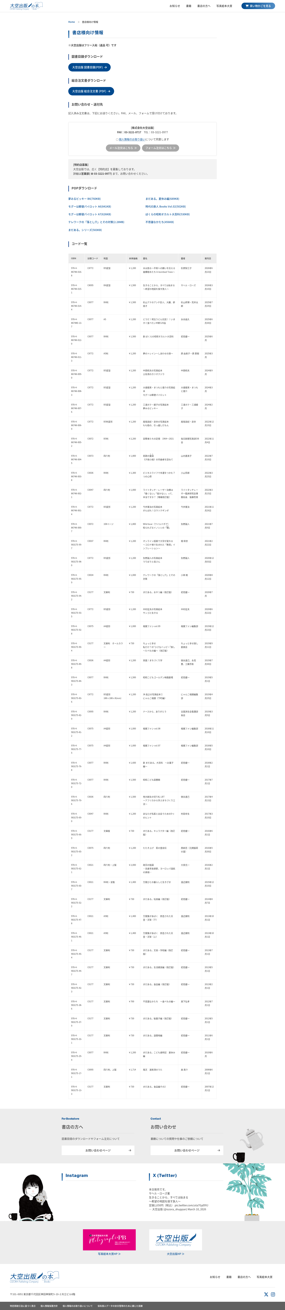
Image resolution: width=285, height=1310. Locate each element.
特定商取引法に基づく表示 (23, 1305)
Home (71, 21)
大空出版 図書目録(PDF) (87, 67)
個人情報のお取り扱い (132, 139)
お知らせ (175, 6)
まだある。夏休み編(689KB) (162, 199)
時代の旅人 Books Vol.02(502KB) (165, 206)
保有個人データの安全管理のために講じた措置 (120, 1305)
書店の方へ (203, 6)
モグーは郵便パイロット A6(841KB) (89, 206)
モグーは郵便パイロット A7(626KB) (89, 214)
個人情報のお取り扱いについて (78, 1305)
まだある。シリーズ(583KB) (85, 230)
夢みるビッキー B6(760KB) (84, 199)
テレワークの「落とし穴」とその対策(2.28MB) (96, 222)
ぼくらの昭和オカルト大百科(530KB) (167, 214)
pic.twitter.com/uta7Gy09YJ (191, 1205)
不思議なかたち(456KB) (159, 222)
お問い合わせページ (98, 1150)
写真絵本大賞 (224, 6)
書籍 (188, 6)
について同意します (144, 139)
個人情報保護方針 (49, 1305)
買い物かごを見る (260, 6)
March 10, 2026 (197, 1209)
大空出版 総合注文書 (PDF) (89, 91)
